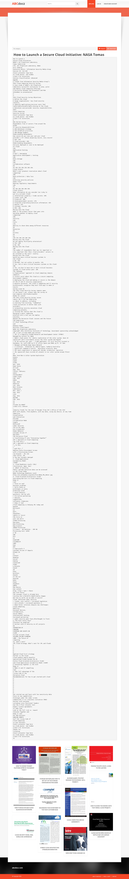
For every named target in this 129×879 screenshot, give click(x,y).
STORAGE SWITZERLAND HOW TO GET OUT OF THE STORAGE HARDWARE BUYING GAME (50, 780)
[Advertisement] (64, 30)
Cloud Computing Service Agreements (75, 821)
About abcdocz (97, 876)
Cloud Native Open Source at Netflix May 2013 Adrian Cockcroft (101, 835)
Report (102, 48)
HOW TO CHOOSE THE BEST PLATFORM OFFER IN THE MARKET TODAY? (24, 768)
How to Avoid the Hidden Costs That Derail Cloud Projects (101, 807)
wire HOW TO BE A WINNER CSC (75, 853)
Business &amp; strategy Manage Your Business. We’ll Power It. (75, 780)
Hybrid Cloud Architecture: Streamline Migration (49, 848)
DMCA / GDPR (106, 876)
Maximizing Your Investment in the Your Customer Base (49, 809)
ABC (18, 4)
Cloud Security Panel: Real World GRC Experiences (24, 836)
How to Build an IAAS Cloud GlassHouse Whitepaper (24, 809)
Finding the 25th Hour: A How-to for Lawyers (101, 767)
